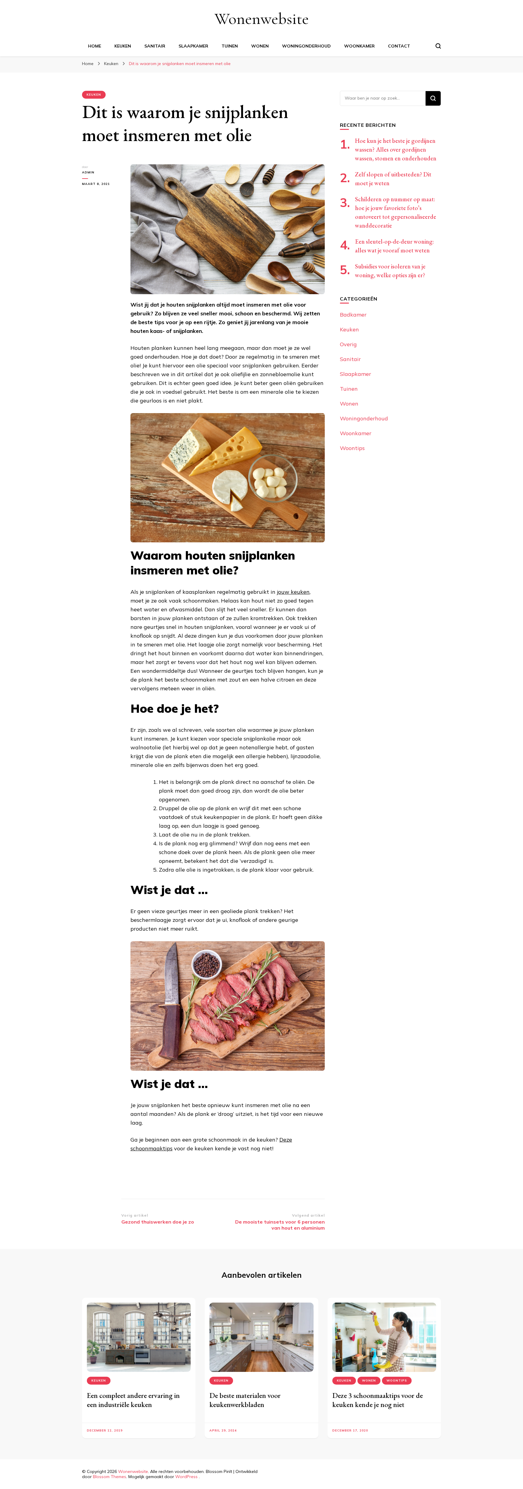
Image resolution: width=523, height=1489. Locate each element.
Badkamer (353, 314)
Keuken (122, 46)
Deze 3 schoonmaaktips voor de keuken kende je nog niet (377, 1400)
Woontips (352, 448)
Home (94, 46)
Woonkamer (359, 46)
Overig (348, 344)
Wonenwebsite (262, 18)
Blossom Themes (109, 1476)
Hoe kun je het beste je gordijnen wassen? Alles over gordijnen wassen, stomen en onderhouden (395, 149)
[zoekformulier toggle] (438, 46)
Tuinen (230, 46)
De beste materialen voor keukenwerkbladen (245, 1400)
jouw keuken (293, 591)
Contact (399, 46)
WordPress (186, 1476)
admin (88, 172)
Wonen (260, 46)
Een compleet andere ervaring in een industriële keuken (133, 1400)
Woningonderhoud (306, 46)
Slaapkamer (193, 46)
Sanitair (154, 46)
